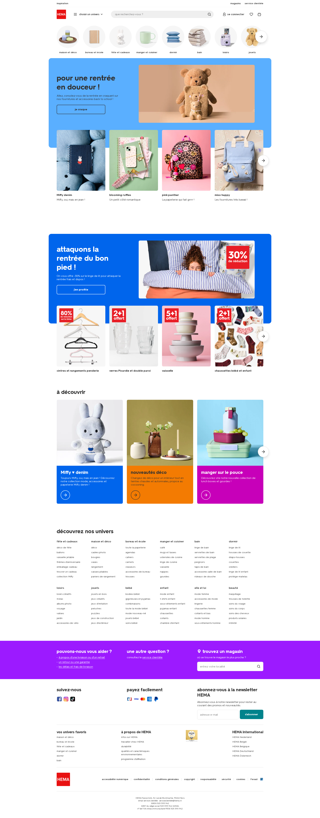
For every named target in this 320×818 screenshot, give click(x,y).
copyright (189, 779)
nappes (164, 571)
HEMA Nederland (242, 737)
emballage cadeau (67, 566)
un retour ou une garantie (74, 662)
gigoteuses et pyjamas (138, 598)
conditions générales (167, 779)
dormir (60, 755)
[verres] (133, 339)
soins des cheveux (239, 613)
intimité (233, 623)
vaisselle (164, 566)
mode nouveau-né (136, 613)
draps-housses (236, 557)
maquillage (235, 594)
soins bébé (132, 623)
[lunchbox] (230, 452)
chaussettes (166, 613)
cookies (240, 779)
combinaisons (133, 603)
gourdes (164, 576)
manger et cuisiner (67, 751)
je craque (160, 103)
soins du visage (237, 603)
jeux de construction (102, 618)
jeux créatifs (97, 598)
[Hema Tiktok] (72, 699)
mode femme (201, 594)
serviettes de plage (205, 557)
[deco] (160, 452)
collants (164, 618)
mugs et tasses (168, 552)
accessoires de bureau (138, 571)
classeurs (130, 566)
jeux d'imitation (99, 603)
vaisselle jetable (65, 557)
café (162, 547)
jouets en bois (98, 594)
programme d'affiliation (133, 759)
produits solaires (237, 618)
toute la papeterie (136, 547)
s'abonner (251, 714)
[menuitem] (62, 3)
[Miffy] (90, 452)
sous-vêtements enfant (172, 603)
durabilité (126, 746)
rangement (97, 566)
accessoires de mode (206, 598)
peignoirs (199, 562)
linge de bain (201, 547)
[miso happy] (239, 165)
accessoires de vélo (67, 623)
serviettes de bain (204, 552)
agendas (130, 552)
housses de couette (240, 552)
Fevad (253, 779)
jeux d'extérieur (99, 623)
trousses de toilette (239, 598)
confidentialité (142, 779)
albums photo (64, 603)
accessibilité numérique (115, 779)
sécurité (226, 779)
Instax (60, 598)
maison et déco (65, 737)
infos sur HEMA (129, 737)
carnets (130, 562)
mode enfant (167, 594)
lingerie (198, 603)
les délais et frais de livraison (76, 666)
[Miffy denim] (81, 165)
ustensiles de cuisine (171, 557)
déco (94, 547)
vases (94, 562)
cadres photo (98, 552)
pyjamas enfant (168, 608)
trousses (130, 576)
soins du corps (236, 608)
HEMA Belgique (241, 746)
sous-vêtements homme (207, 623)
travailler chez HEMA (132, 741)
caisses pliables (99, 571)
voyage (61, 608)
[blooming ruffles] (133, 165)
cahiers (129, 557)
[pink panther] (186, 165)
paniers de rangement (103, 576)
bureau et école (65, 741)
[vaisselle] (186, 339)
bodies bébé (133, 594)
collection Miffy (65, 576)
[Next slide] (263, 160)
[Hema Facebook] (59, 699)
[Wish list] (251, 14)
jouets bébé (132, 618)
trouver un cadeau (67, 571)
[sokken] (239, 339)
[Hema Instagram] (66, 699)
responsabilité (208, 779)
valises (60, 613)
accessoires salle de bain (208, 571)
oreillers (233, 566)
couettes (234, 562)
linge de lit (234, 547)
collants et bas (202, 613)
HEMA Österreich (241, 755)
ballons (60, 552)
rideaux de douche (205, 576)
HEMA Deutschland (243, 751)
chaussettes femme (205, 608)
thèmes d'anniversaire (68, 562)
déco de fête (64, 547)
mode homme (202, 618)
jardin (59, 618)
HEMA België (239, 741)
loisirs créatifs (64, 594)
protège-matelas (238, 576)
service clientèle (152, 657)
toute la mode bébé (137, 608)
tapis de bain (201, 566)
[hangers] (81, 339)
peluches (96, 608)
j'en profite (160, 278)
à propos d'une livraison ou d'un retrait (82, 657)
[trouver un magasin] (259, 666)
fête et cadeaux (66, 746)
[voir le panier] (259, 14)
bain (59, 760)
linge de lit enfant (238, 571)
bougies (95, 557)
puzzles (95, 613)
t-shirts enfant (167, 598)
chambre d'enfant (169, 623)
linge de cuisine (168, 562)
